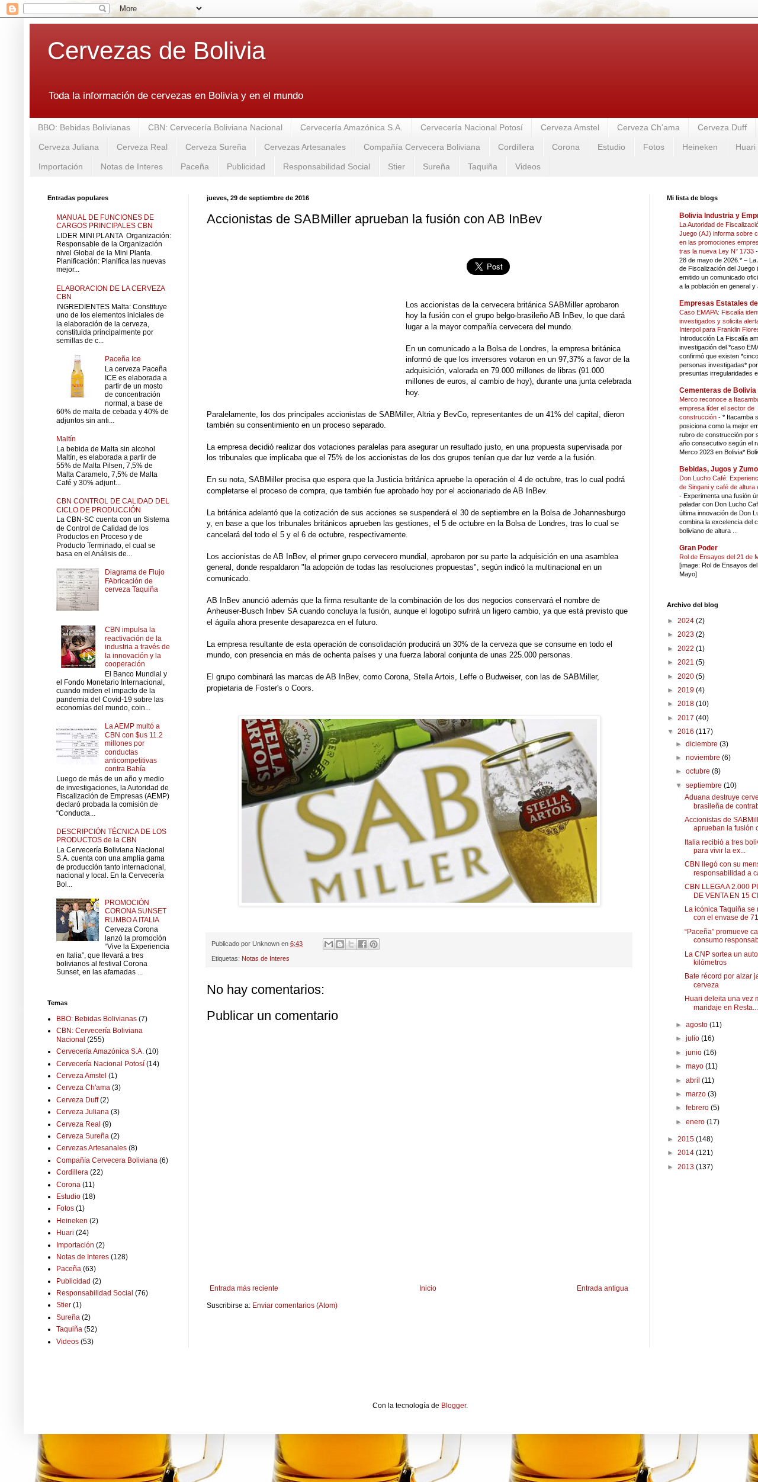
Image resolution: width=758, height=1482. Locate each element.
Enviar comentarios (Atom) (295, 1305)
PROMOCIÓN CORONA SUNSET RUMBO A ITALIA (135, 911)
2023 (686, 634)
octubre (699, 771)
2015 (686, 1139)
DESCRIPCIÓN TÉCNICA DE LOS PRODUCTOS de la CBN (111, 835)
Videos (528, 166)
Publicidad (246, 166)
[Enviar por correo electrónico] (329, 944)
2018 (686, 704)
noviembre (704, 757)
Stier (396, 166)
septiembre (705, 785)
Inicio (427, 1288)
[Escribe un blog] (340, 944)
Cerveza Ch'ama (648, 127)
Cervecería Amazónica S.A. (351, 127)
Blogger (453, 1405)
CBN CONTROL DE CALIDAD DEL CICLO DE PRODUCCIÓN (112, 505)
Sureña (436, 166)
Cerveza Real (142, 147)
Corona (566, 147)
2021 (686, 662)
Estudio (611, 147)
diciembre (703, 744)
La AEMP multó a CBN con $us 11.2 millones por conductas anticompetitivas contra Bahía (134, 747)
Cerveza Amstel (570, 127)
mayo (695, 1066)
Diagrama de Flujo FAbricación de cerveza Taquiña (135, 581)
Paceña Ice (123, 359)
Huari (65, 1232)
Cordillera (516, 147)
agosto (697, 1025)
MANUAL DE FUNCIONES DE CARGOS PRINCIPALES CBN (105, 221)
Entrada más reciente (244, 1288)
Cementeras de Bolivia (717, 390)
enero (696, 1122)
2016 (686, 731)
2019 (686, 690)
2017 (686, 718)
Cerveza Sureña (215, 147)
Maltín (66, 439)
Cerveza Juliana (68, 147)
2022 (686, 648)
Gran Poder (698, 548)
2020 (686, 676)
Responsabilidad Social (326, 166)
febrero (698, 1108)
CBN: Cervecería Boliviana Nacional (215, 127)
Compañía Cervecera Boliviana (422, 147)
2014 (686, 1153)
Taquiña (482, 166)
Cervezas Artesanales (305, 147)
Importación (60, 166)
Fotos (653, 147)
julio (693, 1038)
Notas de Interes (132, 166)
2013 (686, 1167)
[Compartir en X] (351, 944)
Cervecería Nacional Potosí (471, 127)
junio (695, 1052)
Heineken (700, 147)
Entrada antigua (602, 1288)
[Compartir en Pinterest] (374, 944)
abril (694, 1080)
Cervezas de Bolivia (156, 51)
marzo (697, 1094)
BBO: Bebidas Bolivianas (84, 127)
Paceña (195, 166)
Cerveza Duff (722, 127)
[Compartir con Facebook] (362, 944)
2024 (686, 621)
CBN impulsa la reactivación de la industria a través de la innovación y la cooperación (137, 646)
